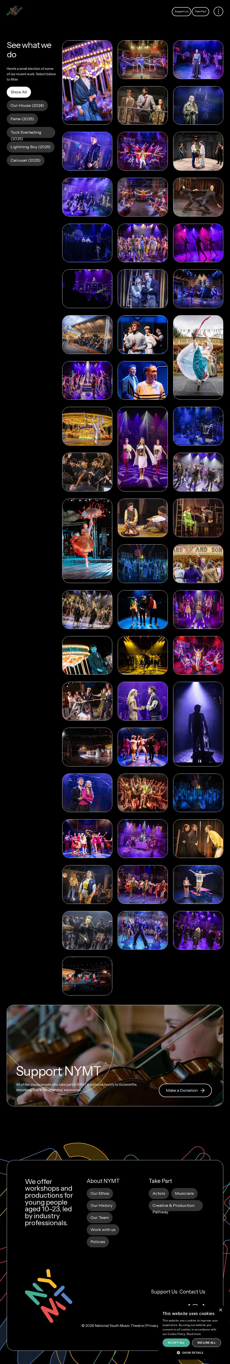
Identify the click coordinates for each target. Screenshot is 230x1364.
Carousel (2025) (26, 160)
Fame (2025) (22, 118)
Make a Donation (182, 1090)
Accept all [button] (176, 1343)
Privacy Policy (158, 1325)
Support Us (181, 11)
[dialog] (192, 1332)
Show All (19, 92)
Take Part (200, 11)
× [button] (220, 1310)
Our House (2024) (27, 105)
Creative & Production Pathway (174, 1207)
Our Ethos (100, 1193)
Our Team (100, 1217)
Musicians (184, 1193)
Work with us (103, 1229)
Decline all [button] (206, 1343)
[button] (192, 1352)
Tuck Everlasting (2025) (26, 134)
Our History (101, 1205)
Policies (98, 1241)
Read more (194, 1334)
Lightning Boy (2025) (31, 146)
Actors (159, 1193)
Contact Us (192, 1292)
